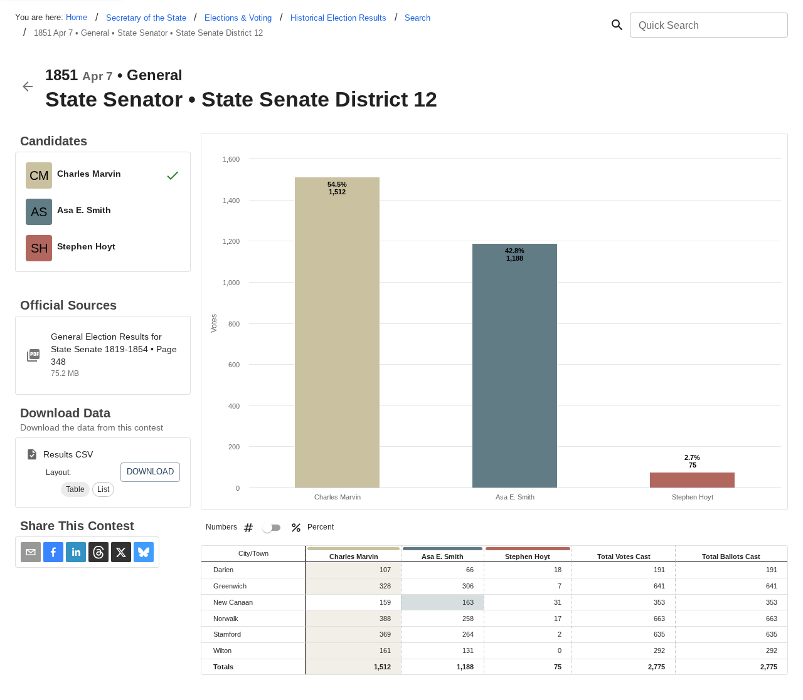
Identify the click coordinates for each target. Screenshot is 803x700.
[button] (75, 489)
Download (150, 471)
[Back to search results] (27, 86)
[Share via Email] (31, 552)
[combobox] (708, 25)
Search (417, 18)
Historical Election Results (338, 18)
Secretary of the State (146, 18)
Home (76, 17)
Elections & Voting (238, 18)
